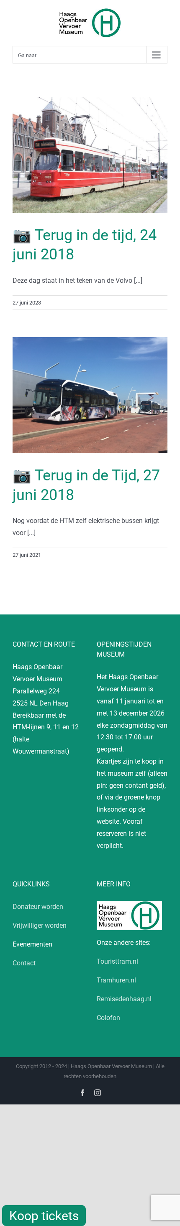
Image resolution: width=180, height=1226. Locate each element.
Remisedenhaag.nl (124, 999)
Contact (24, 963)
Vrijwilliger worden (40, 925)
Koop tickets (44, 1215)
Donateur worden (38, 907)
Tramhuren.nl (116, 980)
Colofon (108, 1018)
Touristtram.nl (117, 961)
